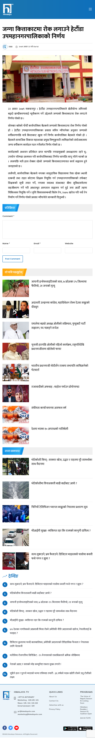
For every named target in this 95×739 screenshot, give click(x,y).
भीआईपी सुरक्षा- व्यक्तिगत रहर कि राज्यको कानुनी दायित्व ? (37, 620)
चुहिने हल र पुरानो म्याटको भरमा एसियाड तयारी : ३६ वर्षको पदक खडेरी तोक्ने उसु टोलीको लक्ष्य (50, 675)
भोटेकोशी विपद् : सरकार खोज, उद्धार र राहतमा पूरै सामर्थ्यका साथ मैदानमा (43, 611)
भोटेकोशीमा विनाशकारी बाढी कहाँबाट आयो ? (30, 593)
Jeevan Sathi (85, 718)
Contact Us (53, 701)
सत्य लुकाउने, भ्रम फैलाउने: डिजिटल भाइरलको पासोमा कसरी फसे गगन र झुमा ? (46, 584)
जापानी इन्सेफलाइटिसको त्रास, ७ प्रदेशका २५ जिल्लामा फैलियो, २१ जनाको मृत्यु (46, 602)
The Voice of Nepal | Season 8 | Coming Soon (86, 699)
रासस (10, 46)
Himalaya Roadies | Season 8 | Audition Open (86, 710)
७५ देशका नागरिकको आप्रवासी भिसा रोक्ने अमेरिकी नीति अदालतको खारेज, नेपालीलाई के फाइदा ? (50, 631)
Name (6, 243)
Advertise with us (56, 705)
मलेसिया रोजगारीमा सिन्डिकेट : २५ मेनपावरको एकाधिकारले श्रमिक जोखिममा (45, 655)
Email (37, 243)
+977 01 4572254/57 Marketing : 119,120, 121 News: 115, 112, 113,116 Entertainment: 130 (28, 701)
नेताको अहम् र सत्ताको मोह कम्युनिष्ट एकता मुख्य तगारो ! (35, 664)
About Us (53, 696)
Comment (8, 216)
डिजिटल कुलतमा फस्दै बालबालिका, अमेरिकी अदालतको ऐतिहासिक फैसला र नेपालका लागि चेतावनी (49, 644)
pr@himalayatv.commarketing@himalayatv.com (30, 712)
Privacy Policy (54, 709)
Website (69, 243)
